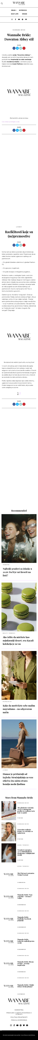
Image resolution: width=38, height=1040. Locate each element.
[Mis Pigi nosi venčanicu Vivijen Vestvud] (8, 874)
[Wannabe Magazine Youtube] (19, 20)
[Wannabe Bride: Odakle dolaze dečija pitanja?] (8, 986)
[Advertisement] (14, 151)
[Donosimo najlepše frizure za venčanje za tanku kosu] (8, 831)
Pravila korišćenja (19, 1020)
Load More (19, 500)
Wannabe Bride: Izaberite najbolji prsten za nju (25, 941)
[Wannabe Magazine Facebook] (15, 20)
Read (13, 10)
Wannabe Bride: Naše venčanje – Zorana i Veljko (24, 896)
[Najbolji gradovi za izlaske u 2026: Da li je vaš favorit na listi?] (19, 538)
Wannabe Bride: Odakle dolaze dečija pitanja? (25, 986)
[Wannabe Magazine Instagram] (12, 20)
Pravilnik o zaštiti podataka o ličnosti (19, 1013)
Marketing (19, 1010)
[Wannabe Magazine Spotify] (22, 20)
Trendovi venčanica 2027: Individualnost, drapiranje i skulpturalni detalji (26, 852)
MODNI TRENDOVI (23, 845)
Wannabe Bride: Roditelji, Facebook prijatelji (24, 918)
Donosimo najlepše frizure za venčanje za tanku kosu (25, 831)
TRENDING (6, 564)
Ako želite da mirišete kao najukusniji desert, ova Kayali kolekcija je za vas (18, 640)
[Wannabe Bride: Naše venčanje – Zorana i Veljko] (8, 897)
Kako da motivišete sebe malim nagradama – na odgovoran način (19, 709)
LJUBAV (19, 227)
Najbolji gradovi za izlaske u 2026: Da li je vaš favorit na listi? (17, 572)
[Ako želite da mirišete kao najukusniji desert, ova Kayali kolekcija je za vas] (19, 607)
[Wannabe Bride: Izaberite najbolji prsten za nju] (8, 941)
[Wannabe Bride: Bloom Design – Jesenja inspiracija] (8, 964)
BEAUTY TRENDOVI (9, 633)
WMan (24, 14)
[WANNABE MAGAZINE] (19, 1004)
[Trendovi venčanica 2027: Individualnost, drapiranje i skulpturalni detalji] (8, 852)
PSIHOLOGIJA (7, 701)
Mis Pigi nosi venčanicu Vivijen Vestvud (25, 874)
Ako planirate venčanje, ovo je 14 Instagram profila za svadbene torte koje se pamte (26, 810)
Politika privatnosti (19, 1017)
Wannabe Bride (19, 30)
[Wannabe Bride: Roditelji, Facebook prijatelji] (8, 919)
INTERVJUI (23, 10)
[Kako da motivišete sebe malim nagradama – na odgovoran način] (19, 675)
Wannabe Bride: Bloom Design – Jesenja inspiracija (25, 963)
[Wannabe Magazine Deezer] (26, 20)
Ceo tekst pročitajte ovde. (11, 122)
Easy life (14, 14)
